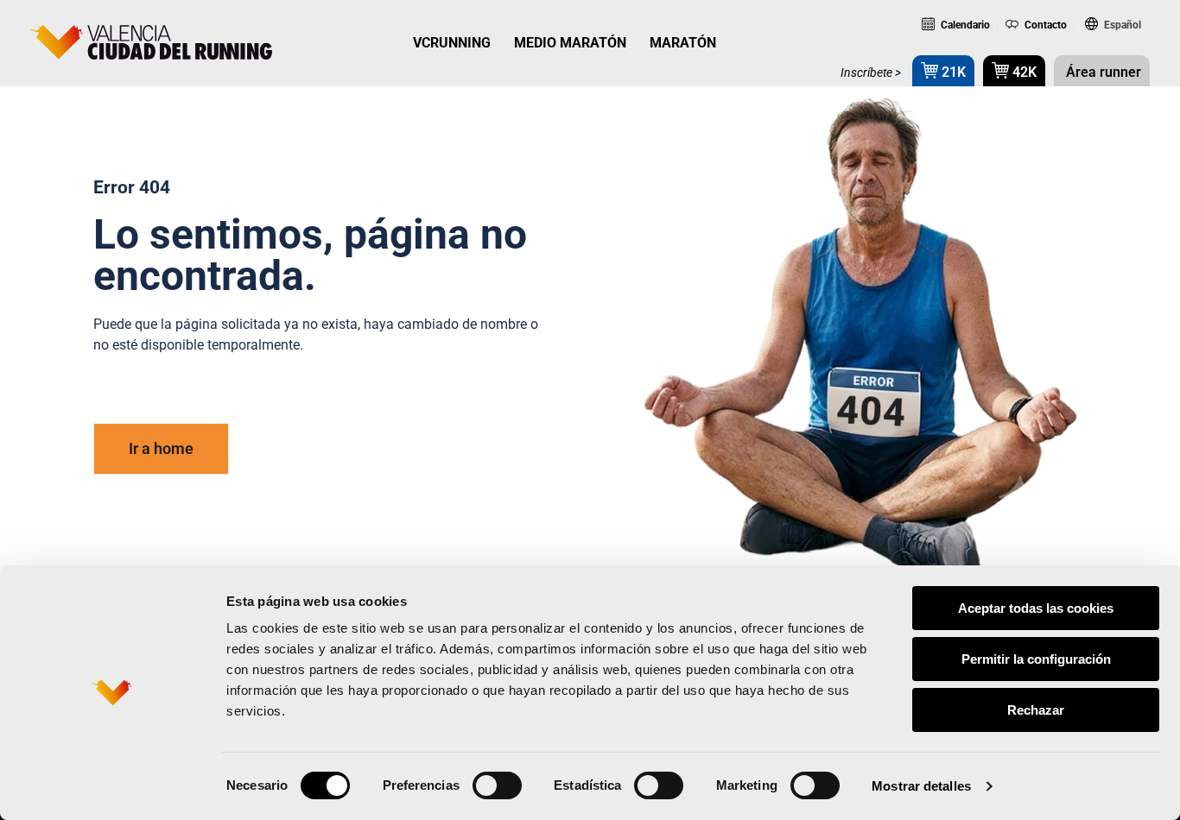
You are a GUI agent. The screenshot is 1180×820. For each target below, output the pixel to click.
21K (952, 72)
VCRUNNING (452, 43)
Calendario (964, 25)
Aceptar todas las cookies (1035, 608)
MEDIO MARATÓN (570, 43)
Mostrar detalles (921, 786)
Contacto (1044, 25)
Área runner (1102, 72)
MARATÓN (683, 43)
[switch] (497, 785)
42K (1023, 72)
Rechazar (1035, 710)
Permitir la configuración (1036, 659)
